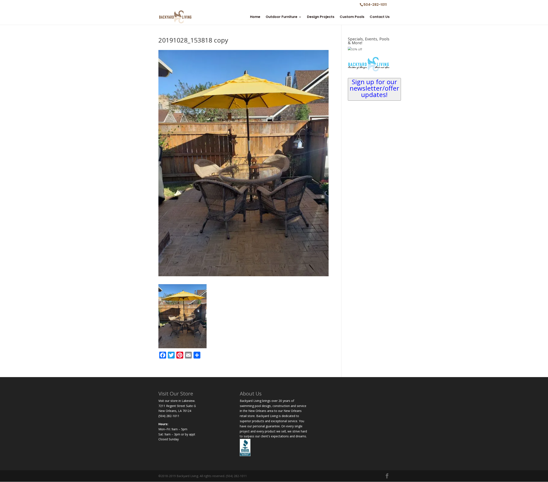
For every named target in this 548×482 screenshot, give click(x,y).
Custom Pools (352, 17)
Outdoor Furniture (281, 17)
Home (255, 17)
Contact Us (380, 17)
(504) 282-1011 (168, 416)
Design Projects (320, 17)
